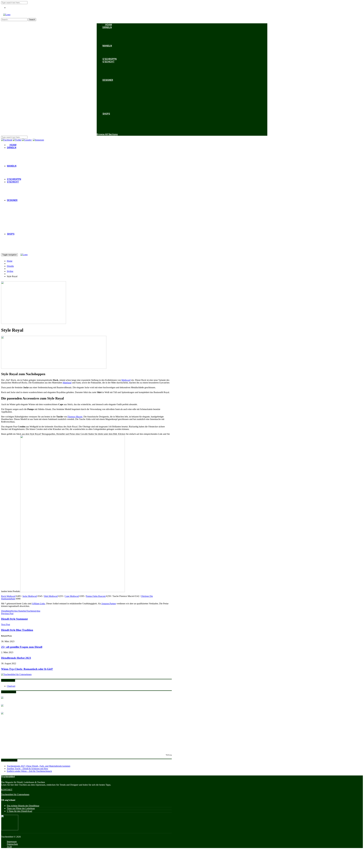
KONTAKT (6, 789)
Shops (106, 113)
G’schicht (108, 61)
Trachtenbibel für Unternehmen (15, 794)
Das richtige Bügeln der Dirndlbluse (23, 805)
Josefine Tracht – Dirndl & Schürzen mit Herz (27, 768)
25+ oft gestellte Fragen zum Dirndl (21, 646)
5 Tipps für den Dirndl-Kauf (19, 811)
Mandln (107, 45)
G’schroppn (110, 59)
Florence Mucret (75, 416)
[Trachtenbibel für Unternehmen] (16, 674)
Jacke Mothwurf (29, 596)
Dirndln (107, 27)
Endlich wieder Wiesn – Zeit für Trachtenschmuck (29, 771)
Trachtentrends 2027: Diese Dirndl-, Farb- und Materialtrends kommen (38, 766)
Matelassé (67, 382)
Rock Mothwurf (8, 596)
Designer (108, 80)
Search (32, 19)
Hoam (108, 24)
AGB (9, 846)
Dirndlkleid (6, 611)
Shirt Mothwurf (51, 596)
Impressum (12, 841)
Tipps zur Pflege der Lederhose (21, 808)
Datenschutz (12, 844)
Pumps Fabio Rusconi (96, 596)
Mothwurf (126, 380)
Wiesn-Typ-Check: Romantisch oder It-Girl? (27, 668)
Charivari (11, 686)
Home (9, 261)
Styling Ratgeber (18, 611)
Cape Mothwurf (72, 596)
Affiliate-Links (38, 603)
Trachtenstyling (33, 611)
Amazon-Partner (108, 603)
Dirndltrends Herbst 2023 (16, 657)
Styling (10, 271)
